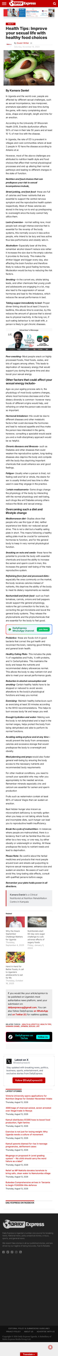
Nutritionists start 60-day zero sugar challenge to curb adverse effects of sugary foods (36, 937)
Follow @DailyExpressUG (29, 1080)
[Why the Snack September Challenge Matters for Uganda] (15, 921)
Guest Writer (23, 43)
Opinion (24, 1026)
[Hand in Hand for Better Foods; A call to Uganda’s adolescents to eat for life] (15, 957)
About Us (28, 1332)
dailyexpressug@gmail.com (22, 1007)
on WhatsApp (41, 1010)
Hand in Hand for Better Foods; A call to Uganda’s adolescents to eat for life (15, 972)
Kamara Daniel (13, 1026)
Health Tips (45, 1024)
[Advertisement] (29, 1289)
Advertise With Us (46, 1332)
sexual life (34, 1026)
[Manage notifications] (50, 1347)
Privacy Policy (13, 1332)
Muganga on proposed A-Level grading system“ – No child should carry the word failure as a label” (26, 1158)
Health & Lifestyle (30, 1024)
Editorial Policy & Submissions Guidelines (29, 1328)
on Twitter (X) (19, 1014)
